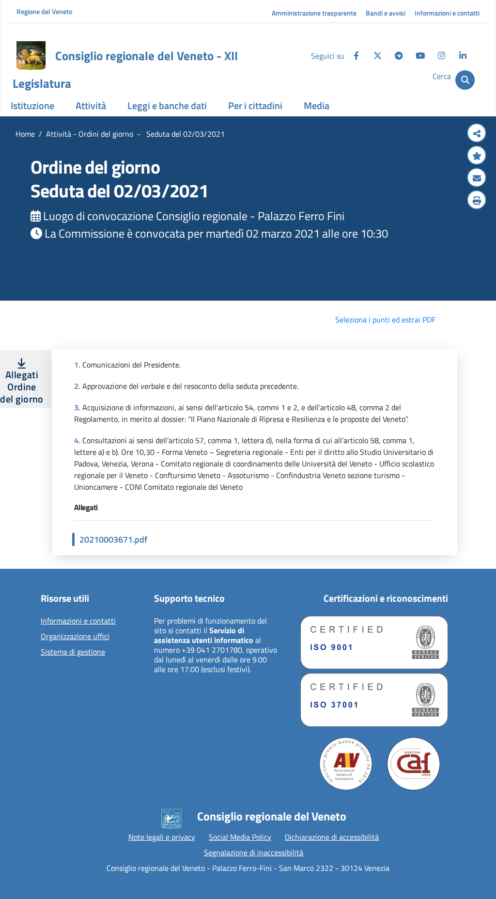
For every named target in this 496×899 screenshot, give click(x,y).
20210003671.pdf (113, 539)
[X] (377, 56)
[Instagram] (441, 56)
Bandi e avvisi (385, 13)
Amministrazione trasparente (314, 13)
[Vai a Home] (31, 56)
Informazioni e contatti (447, 13)
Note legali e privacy (161, 837)
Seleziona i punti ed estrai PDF (385, 319)
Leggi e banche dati (167, 105)
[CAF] (414, 764)
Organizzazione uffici (75, 636)
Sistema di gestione (73, 652)
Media (316, 105)
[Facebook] (356, 56)
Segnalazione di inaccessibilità (253, 852)
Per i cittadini (255, 105)
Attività (91, 105)
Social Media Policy (240, 837)
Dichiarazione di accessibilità (332, 837)
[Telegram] (398, 56)
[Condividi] (476, 134)
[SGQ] (374, 642)
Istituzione (32, 105)
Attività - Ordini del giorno (89, 134)
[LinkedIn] (462, 56)
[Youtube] (420, 56)
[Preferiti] (476, 156)
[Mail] (476, 178)
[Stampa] (476, 201)
